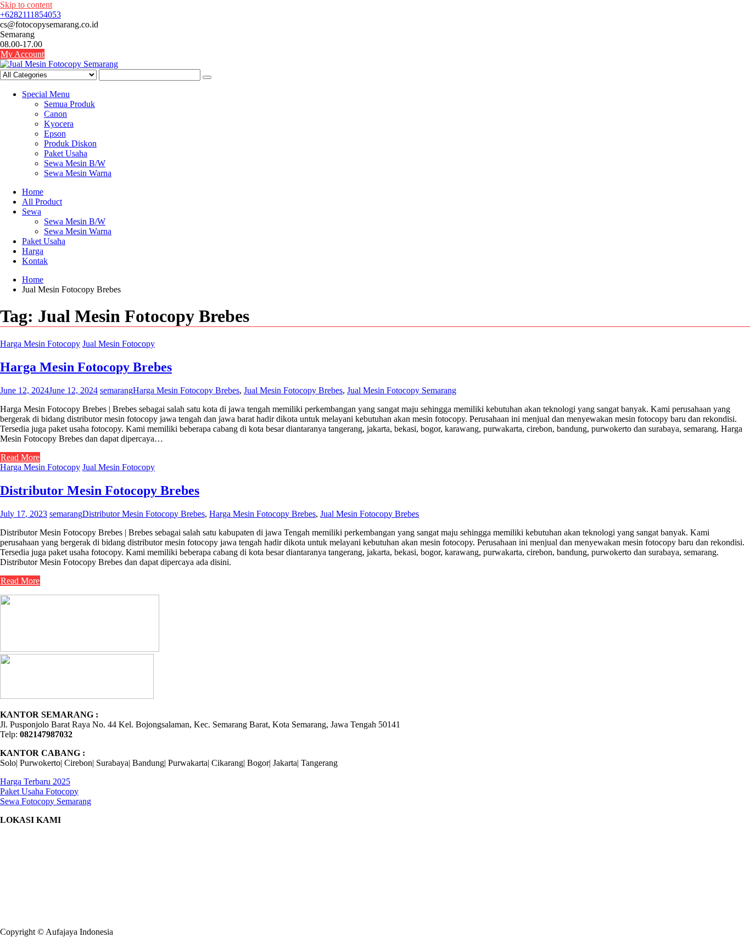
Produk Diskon (70, 143)
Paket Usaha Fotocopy (39, 791)
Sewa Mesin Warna (77, 173)
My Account (22, 54)
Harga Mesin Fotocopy (40, 343)
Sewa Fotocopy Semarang (45, 801)
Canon (55, 113)
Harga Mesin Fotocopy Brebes (86, 367)
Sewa (31, 211)
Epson (55, 133)
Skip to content (26, 4)
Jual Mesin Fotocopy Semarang (401, 390)
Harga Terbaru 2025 (35, 781)
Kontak (35, 261)
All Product (42, 201)
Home (32, 191)
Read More (20, 457)
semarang (116, 390)
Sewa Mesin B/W (74, 163)
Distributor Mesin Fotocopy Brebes (99, 490)
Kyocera (59, 123)
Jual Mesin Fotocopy (118, 343)
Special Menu (46, 94)
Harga (32, 251)
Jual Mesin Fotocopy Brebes (293, 390)
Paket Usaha (65, 153)
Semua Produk (69, 104)
